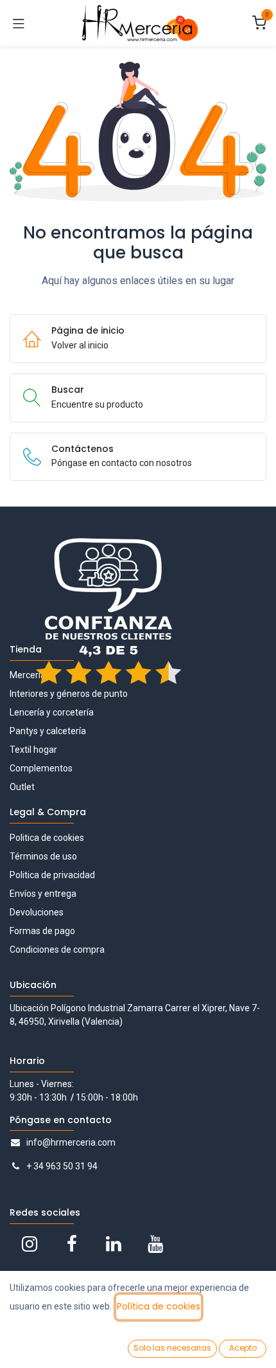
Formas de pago (42, 931)
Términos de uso (43, 856)
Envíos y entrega (43, 893)
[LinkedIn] (114, 1244)
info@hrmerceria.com (71, 1142)
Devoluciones (37, 912)
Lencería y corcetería (52, 712)
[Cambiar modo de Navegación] (19, 23)
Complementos (41, 768)
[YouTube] (155, 1244)
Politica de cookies (47, 838)
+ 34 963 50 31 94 (62, 1166)
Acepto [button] (243, 1347)
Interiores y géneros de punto (69, 693)
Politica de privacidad (52, 875)
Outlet (22, 787)
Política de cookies (158, 1306)
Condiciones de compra (57, 949)
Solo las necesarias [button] (172, 1347)
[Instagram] (29, 1244)
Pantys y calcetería (48, 731)
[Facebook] (72, 1244)
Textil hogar (33, 749)
